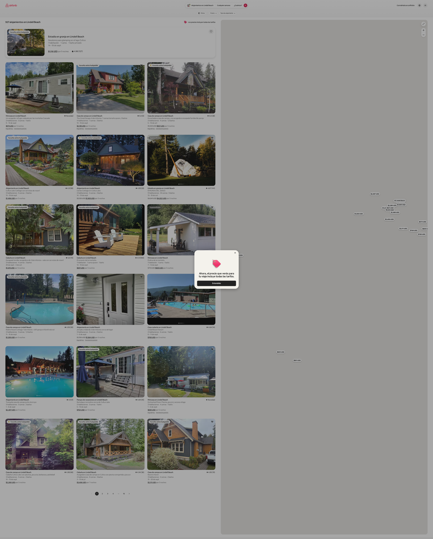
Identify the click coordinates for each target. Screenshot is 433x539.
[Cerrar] (235, 253)
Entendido (216, 283)
